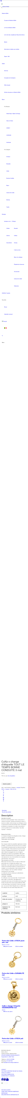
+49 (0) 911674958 (10, 1059)
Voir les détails (19, 946)
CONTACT (3, 1069)
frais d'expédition (11, 775)
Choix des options (8, 1011)
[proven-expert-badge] (4, 1083)
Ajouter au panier (6, 784)
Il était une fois (13, 789)
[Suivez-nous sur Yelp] (3, 801)
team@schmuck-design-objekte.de (11, 1062)
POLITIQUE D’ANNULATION (7, 1074)
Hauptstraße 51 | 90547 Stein (7, 1056)
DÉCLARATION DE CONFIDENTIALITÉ (10, 1094)
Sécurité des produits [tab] (6, 812)
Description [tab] (4, 810)
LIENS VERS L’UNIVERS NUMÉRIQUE (10, 1091)
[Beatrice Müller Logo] (8, 6)
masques (18, 787)
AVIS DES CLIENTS (5, 1090)
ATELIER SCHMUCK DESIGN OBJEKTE (10, 1055)
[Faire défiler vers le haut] (0, 1097)
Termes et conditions (5, 1072)
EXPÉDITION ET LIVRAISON (7, 1076)
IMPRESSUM (4, 1093)
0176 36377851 (9, 1061)
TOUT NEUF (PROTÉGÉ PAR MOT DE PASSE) (11, 1071)
